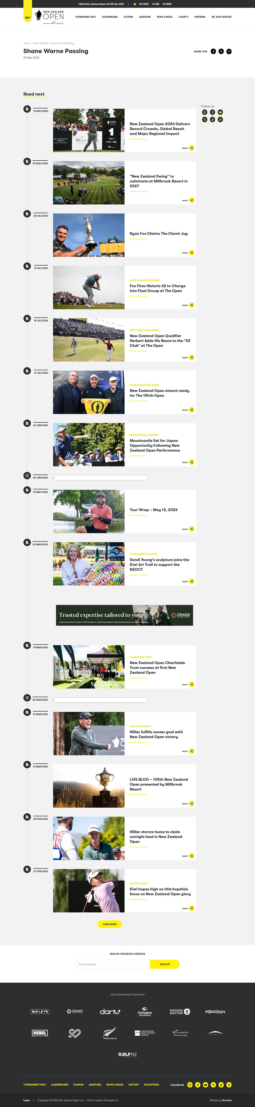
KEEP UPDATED (223, 17)
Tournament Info (34, 1084)
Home (27, 43)
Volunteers (151, 1084)
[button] (165, 964)
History (134, 1084)
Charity (183, 17)
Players (79, 1084)
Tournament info (85, 17)
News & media (165, 17)
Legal (26, 1100)
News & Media (40, 43)
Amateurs (95, 1084)
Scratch (227, 1100)
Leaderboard (59, 1084)
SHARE (185, 148)
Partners (199, 17)
